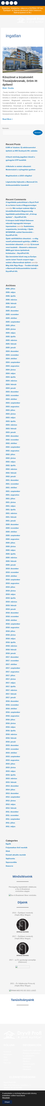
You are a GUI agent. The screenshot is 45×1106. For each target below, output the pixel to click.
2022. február (11, 473)
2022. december (12, 436)
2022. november (12, 440)
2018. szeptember (13, 624)
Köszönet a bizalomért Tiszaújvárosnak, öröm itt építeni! (20, 81)
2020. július (10, 543)
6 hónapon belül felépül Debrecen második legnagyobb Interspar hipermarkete (20, 223)
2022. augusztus (12, 451)
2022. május (10, 462)
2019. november (12, 572)
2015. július (10, 764)
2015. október (11, 753)
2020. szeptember (13, 535)
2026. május (10, 292)
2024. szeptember (13, 362)
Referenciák (8, 1054)
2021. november (12, 484)
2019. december (12, 569)
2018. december (12, 613)
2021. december (12, 480)
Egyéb (8, 844)
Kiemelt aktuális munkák (16, 855)
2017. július (10, 675)
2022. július (10, 454)
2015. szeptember (13, 756)
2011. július (10, 823)
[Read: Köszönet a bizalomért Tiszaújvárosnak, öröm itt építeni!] (22, 60)
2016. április (11, 731)
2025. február (11, 344)
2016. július (10, 720)
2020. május (10, 550)
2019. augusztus (12, 583)
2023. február (11, 428)
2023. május (10, 417)
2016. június (11, 723)
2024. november (12, 355)
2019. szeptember (13, 580)
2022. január (11, 476)
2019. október (11, 576)
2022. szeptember (13, 447)
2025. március (11, 340)
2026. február (11, 303)
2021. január (11, 521)
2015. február (11, 782)
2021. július (10, 499)
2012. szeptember (13, 797)
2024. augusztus (12, 366)
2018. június (11, 635)
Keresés (6, 128)
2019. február (11, 605)
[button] (8, 20)
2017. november (12, 661)
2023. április (11, 421)
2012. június (11, 801)
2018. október (11, 620)
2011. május (10, 826)
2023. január (11, 432)
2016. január (11, 742)
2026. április (11, 296)
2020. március (11, 558)
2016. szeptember (13, 712)
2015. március (11, 778)
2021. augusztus (12, 495)
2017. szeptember (13, 668)
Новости (9, 866)
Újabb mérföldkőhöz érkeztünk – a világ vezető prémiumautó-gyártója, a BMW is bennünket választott (22, 241)
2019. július (10, 587)
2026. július (10, 289)
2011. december (12, 812)
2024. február (11, 384)
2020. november (12, 528)
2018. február (11, 650)
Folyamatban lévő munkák (16, 847)
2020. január (11, 565)
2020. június (11, 546)
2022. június (11, 458)
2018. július (10, 631)
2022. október (11, 443)
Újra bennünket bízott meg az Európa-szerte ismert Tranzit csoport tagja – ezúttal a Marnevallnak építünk (21, 259)
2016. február (11, 738)
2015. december (12, 745)
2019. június (11, 591)
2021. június (11, 502)
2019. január (11, 609)
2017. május (10, 683)
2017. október (11, 664)
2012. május (10, 804)
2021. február (11, 517)
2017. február (11, 694)
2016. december (12, 701)
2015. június (11, 767)
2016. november (12, 705)
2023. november (12, 395)
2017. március (11, 690)
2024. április (11, 377)
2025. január (11, 347)
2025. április (11, 336)
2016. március (11, 734)
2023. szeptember (13, 403)
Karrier (6, 1060)
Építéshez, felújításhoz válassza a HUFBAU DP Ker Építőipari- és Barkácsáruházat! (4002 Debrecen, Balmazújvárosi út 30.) (22, 10)
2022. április (11, 465)
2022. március (11, 469)
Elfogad (7, 1102)
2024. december (12, 351)
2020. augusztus (12, 539)
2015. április (11, 775)
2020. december (12, 524)
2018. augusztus (12, 627)
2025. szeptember (13, 322)
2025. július (10, 325)
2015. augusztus (12, 760)
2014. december (12, 786)
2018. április (11, 642)
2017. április (11, 686)
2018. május (10, 639)
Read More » (8, 119)
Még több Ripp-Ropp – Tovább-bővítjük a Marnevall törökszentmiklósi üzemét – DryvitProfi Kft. (22, 268)
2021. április (11, 510)
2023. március (11, 425)
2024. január (11, 388)
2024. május (10, 373)
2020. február (11, 561)
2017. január (11, 697)
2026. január (11, 307)
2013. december (12, 793)
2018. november (12, 616)
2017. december (12, 657)
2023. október (11, 399)
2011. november (12, 815)
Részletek (6, 1098)
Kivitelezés (7, 1052)
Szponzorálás (11, 862)
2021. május (10, 506)
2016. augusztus (12, 716)
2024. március (11, 381)
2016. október (11, 709)
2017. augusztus (12, 672)
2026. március (11, 300)
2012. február (11, 808)
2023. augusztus (12, 406)
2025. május (10, 333)
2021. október (11, 487)
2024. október (11, 358)
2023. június (11, 414)
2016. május (10, 727)
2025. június (11, 329)
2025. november (12, 314)
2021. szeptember (13, 491)
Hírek (5, 88)
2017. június (11, 679)
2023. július (10, 410)
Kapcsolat (7, 1063)
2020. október (11, 532)
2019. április (11, 598)
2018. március (11, 646)
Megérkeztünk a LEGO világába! (19, 176)
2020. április (11, 554)
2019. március (11, 602)
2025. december (12, 311)
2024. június (11, 370)
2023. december (12, 392)
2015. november (12, 749)
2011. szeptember (13, 819)
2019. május (10, 594)
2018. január (11, 653)
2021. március (11, 513)
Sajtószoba (10, 858)
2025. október (11, 318)
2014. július (10, 790)
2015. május (10, 771)
